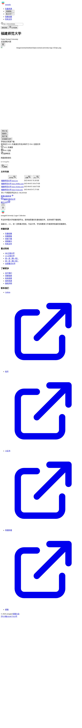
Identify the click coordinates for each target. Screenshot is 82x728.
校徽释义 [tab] (4, 133)
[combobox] (13, 24)
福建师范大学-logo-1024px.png (12, 187)
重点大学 (9, 14)
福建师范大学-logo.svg (9, 181)
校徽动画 (8, 17)
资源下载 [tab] (4, 136)
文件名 (11, 177)
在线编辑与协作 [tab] (6, 139)
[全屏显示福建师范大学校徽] (3, 44)
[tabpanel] (41, 168)
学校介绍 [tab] (4, 131)
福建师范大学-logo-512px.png (12, 190)
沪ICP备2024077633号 (9, 616)
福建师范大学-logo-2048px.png (12, 184)
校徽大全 (16, 614)
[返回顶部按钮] (3, 206)
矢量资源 (8, 9)
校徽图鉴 (9, 11)
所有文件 (8, 19)
